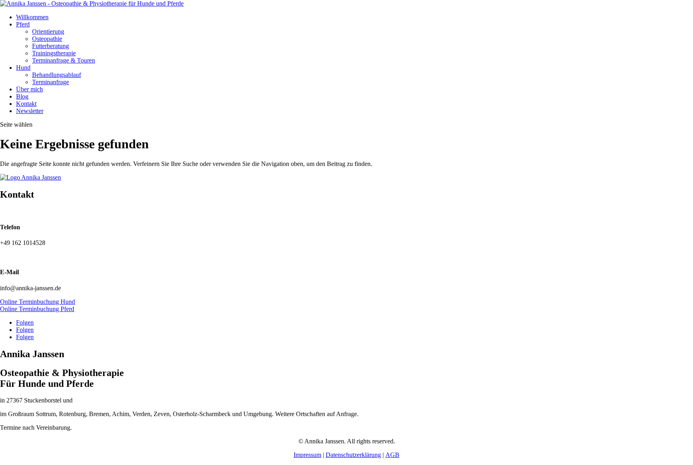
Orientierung (48, 31)
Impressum (307, 454)
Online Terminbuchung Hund (37, 301)
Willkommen (32, 17)
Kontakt (26, 103)
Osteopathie (47, 38)
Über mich (29, 89)
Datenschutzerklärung (353, 454)
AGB (392, 454)
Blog (22, 96)
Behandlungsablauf (56, 74)
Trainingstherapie (54, 53)
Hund (23, 67)
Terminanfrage (50, 82)
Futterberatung (50, 45)
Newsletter (29, 110)
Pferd (23, 24)
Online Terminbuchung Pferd (37, 308)
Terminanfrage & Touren (63, 60)
